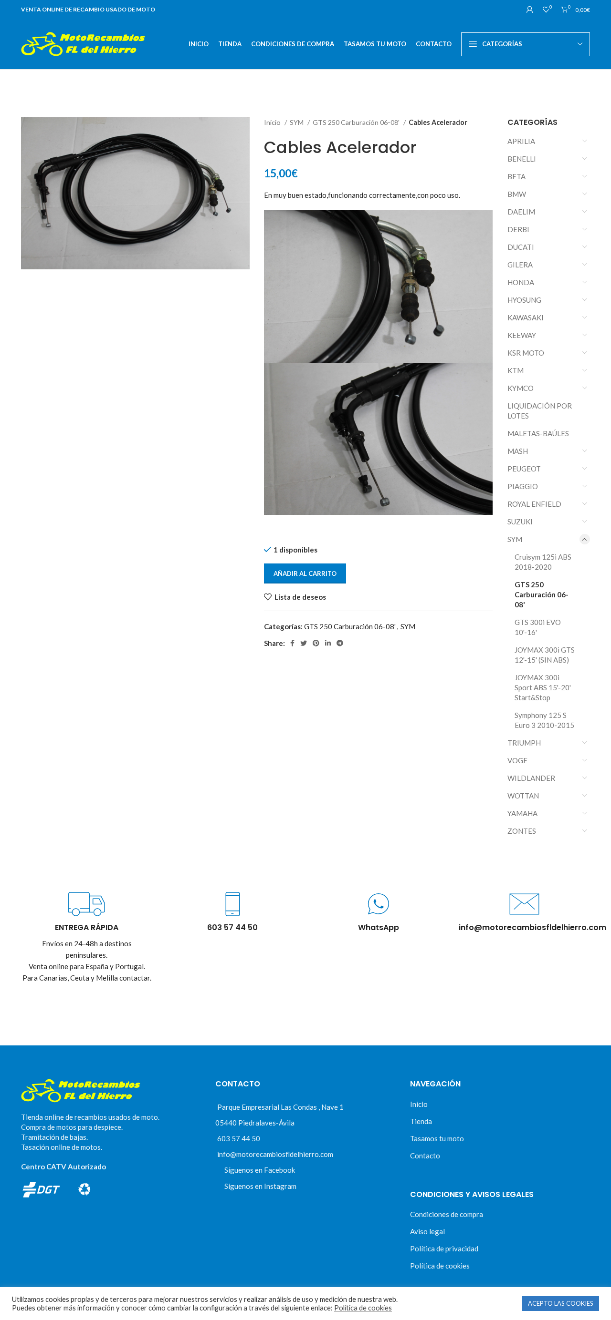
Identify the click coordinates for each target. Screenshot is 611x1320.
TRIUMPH (524, 742)
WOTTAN (523, 795)
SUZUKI (520, 521)
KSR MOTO (525, 352)
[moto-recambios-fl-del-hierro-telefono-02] (233, 904)
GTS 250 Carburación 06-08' (357, 122)
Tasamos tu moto (437, 1138)
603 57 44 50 (238, 1138)
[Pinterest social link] (316, 643)
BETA (516, 176)
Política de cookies (440, 1265)
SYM (297, 122)
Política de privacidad (444, 1248)
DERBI (518, 229)
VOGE (517, 760)
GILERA (520, 264)
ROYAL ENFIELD (534, 504)
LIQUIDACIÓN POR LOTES (539, 410)
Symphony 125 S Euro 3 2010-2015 (544, 720)
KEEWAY (521, 335)
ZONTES (521, 831)
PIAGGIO (522, 486)
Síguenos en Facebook (259, 1170)
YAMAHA (522, 813)
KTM (515, 370)
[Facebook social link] (292, 643)
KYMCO (520, 388)
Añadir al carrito (305, 573)
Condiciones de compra (446, 1214)
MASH (517, 451)
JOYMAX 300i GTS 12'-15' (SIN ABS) (545, 654)
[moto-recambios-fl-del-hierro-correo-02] (524, 904)
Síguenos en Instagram (260, 1186)
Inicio (273, 122)
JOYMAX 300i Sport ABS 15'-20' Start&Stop (543, 687)
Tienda (421, 1121)
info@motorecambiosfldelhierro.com (275, 1154)
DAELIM (521, 211)
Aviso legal (427, 1231)
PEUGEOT (524, 468)
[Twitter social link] (303, 643)
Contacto (425, 1155)
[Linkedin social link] (328, 643)
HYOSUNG (524, 300)
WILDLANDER (531, 778)
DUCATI (520, 247)
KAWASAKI (525, 317)
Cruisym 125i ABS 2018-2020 (543, 562)
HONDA (520, 282)
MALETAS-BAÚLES (538, 433)
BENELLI (521, 158)
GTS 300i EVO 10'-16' (538, 627)
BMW (516, 194)
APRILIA (521, 141)
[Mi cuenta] (530, 9)
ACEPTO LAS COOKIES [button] (560, 1303)
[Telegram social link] (340, 643)
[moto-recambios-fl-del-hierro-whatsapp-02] (378, 904)
